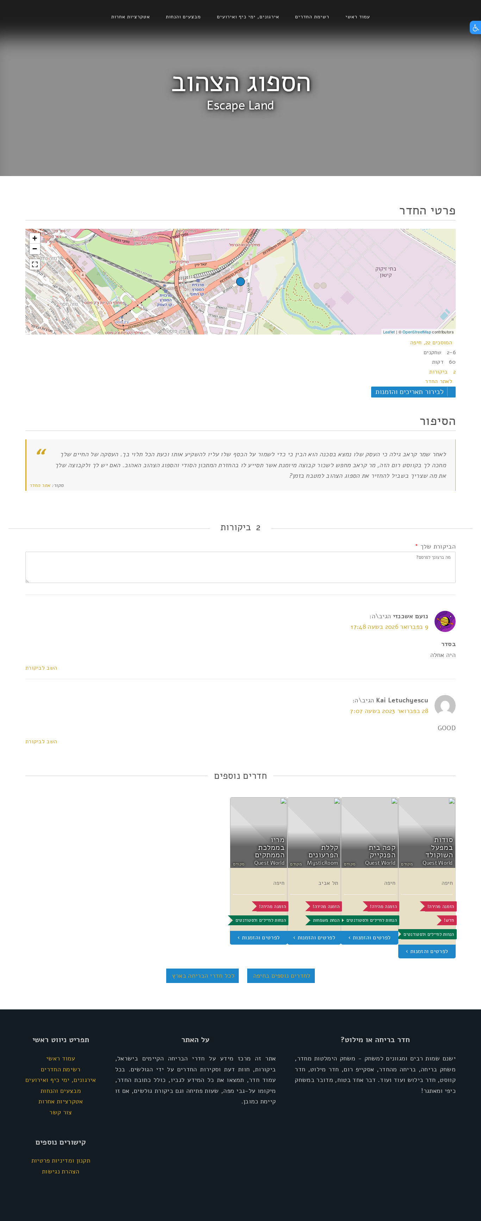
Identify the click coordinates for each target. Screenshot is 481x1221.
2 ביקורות (442, 372)
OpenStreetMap (416, 331)
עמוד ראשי (357, 16)
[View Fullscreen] (35, 264)
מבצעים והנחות (183, 16)
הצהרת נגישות (61, 1171)
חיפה (447, 883)
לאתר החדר (438, 381)
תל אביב (328, 883)
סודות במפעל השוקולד (439, 847)
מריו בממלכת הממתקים (270, 847)
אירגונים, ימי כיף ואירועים (248, 16)
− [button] (34, 248)
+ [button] (34, 238)
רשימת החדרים (312, 16)
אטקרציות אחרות (130, 16)
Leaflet (389, 331)
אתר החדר (39, 485)
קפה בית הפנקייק (382, 851)
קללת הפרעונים (323, 851)
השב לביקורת (41, 668)
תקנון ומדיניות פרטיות (60, 1160)
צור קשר (60, 1112)
